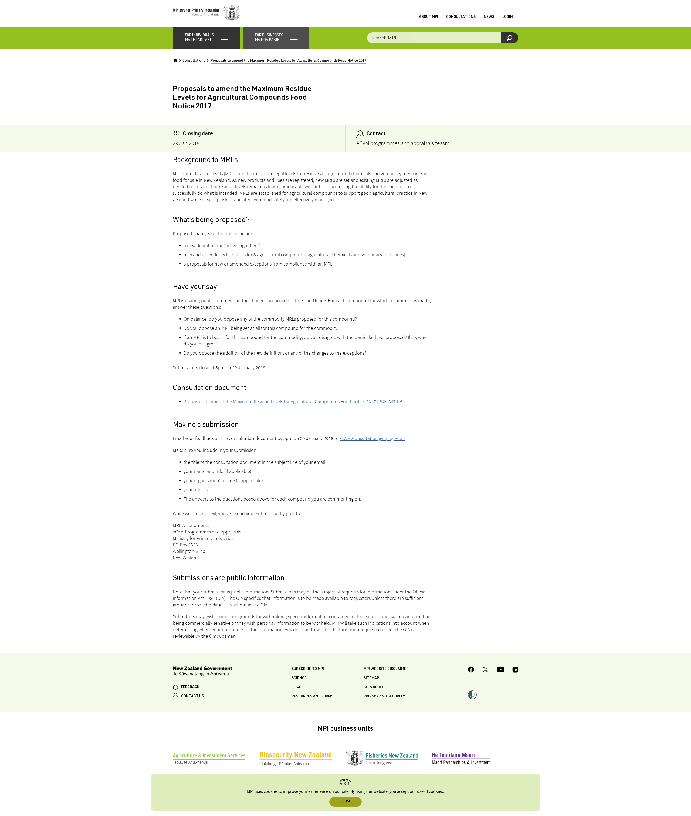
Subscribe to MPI (308, 669)
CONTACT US (192, 696)
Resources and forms (312, 697)
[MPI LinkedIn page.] (515, 670)
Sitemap (371, 678)
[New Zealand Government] (202, 672)
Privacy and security (384, 697)
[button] (206, 38)
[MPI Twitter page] (485, 670)
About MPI (428, 17)
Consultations (461, 17)
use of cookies (430, 791)
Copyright (374, 687)
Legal (297, 687)
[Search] (509, 37)
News (489, 17)
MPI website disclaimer (386, 669)
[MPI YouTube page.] (500, 670)
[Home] (175, 60)
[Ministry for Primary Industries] (206, 13)
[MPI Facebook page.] (471, 670)
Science (299, 678)
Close (345, 801)
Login (507, 17)
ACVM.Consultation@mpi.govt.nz (372, 438)
